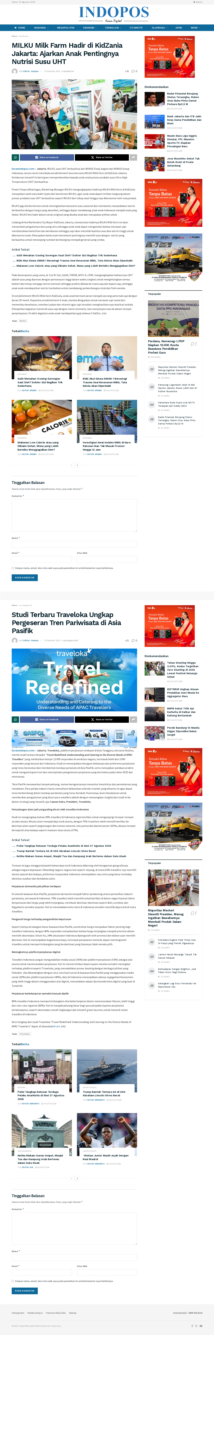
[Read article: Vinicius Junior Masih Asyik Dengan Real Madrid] (107, 1134)
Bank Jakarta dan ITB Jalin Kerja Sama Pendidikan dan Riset (184, 120)
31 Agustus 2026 (175, 681)
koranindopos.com (23, 168)
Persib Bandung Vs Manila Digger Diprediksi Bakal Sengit (183, 731)
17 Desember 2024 (52, 71)
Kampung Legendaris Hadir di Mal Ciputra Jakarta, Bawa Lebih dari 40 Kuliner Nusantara (177, 388)
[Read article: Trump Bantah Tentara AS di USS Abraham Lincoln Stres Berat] (107, 1070)
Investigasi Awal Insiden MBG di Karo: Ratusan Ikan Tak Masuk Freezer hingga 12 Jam (107, 446)
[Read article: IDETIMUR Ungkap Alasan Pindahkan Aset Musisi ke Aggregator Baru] (155, 695)
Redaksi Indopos (35, 1313)
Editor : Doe (27, 1167)
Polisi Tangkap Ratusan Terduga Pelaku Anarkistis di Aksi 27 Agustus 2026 (64, 845)
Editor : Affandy (29, 390)
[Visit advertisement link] (173, 203)
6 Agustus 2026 (43, 1167)
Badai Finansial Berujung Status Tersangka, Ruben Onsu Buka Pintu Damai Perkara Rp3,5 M (176, 420)
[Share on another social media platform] (133, 157)
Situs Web (82, 552)
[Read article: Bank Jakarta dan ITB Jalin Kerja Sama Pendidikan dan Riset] (155, 122)
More (194, 27)
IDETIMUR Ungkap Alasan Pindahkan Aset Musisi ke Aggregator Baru (183, 693)
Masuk (198, 2)
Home (21, 27)
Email (16, 552)
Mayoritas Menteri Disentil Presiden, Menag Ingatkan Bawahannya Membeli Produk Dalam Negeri (177, 370)
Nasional (40, 27)
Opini (179, 27)
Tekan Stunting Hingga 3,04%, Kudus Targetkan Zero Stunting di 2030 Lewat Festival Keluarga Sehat (182, 669)
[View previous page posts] (71, 465)
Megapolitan (65, 27)
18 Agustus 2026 (112, 454)
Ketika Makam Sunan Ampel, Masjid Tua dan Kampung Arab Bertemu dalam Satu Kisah (71, 856)
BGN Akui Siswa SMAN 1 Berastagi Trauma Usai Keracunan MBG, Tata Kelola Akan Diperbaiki (75, 260)
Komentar (18, 495)
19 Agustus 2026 (47, 454)
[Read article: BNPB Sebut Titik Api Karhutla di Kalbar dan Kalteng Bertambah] (155, 714)
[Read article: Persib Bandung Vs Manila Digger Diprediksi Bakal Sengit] (155, 733)
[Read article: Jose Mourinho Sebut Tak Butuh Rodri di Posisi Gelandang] (155, 164)
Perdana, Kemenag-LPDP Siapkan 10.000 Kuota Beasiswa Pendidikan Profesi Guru (166, 346)
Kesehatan (24, 36)
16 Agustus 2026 (115, 1100)
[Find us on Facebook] (12, 14)
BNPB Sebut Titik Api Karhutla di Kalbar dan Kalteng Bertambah (181, 712)
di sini (57, 1026)
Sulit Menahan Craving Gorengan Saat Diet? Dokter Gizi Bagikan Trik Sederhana (67, 255)
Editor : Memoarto (30, 1103)
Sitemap (72, 1313)
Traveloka (25, 1034)
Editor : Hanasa (30, 71)
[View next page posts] (77, 465)
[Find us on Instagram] (18, 14)
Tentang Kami (18, 1313)
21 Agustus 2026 (47, 390)
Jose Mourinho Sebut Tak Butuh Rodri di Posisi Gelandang (183, 162)
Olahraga (158, 27)
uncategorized (25, 605)
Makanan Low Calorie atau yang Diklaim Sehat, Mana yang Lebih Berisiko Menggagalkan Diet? (76, 265)
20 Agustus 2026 (112, 390)
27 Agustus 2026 (49, 1103)
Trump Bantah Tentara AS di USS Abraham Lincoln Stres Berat (56, 851)
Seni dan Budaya (24, 1151)
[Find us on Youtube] (24, 14)
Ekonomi (88, 27)
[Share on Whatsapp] (15, 157)
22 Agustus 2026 (175, 170)
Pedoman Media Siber (56, 1313)
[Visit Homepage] (114, 14)
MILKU (23, 321)
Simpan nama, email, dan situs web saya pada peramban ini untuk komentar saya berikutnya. (64, 567)
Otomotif (136, 27)
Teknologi (112, 27)
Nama (16, 538)
